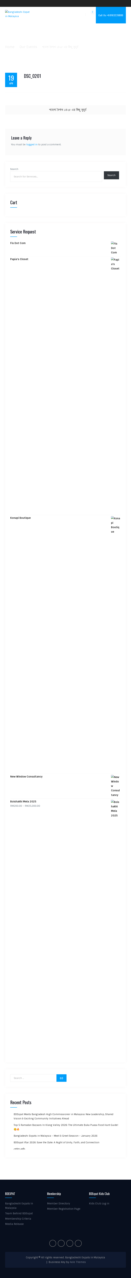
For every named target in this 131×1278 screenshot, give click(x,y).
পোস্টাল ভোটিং (19, 1148)
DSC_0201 (32, 76)
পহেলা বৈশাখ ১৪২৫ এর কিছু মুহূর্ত (67, 109)
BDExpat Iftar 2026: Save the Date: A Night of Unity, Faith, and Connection (56, 1142)
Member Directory (58, 1203)
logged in (32, 144)
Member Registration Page (63, 1209)
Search (14, 169)
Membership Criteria (18, 1218)
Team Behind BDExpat (19, 1213)
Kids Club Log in (99, 1203)
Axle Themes (78, 1262)
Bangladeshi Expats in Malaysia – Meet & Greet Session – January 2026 (55, 1135)
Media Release (14, 1224)
